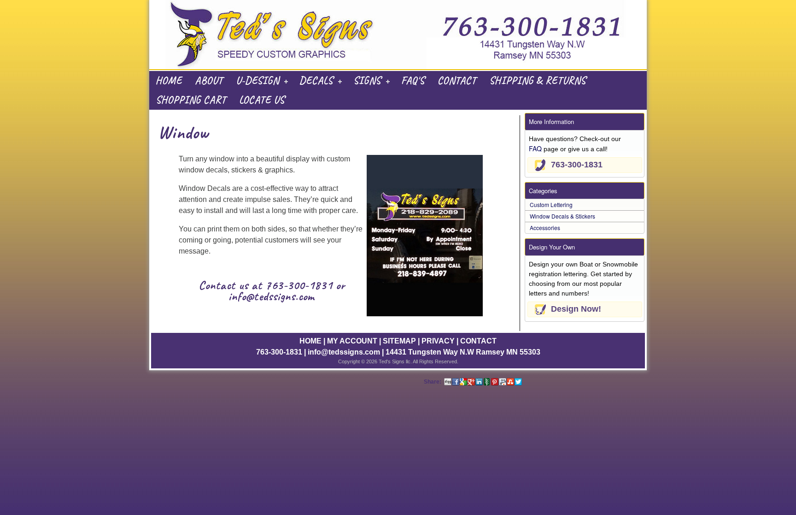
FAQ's (413, 80)
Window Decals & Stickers (562, 216)
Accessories (545, 227)
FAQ (535, 148)
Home (169, 80)
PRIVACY (438, 341)
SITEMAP (399, 341)
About (209, 80)
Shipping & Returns (537, 80)
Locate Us (262, 100)
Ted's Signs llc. (395, 361)
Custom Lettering (551, 204)
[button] (584, 165)
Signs (367, 80)
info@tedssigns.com (271, 296)
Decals (316, 80)
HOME (310, 341)
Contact (457, 80)
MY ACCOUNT (352, 341)
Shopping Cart (191, 100)
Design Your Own (552, 247)
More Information (551, 121)
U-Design (257, 80)
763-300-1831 (299, 285)
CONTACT (478, 341)
